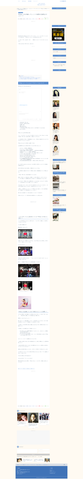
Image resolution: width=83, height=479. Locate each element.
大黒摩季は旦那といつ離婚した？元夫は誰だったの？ (56, 98)
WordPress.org (52, 473)
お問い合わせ (24, 1)
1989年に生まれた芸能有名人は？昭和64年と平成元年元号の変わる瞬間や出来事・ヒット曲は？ (59, 163)
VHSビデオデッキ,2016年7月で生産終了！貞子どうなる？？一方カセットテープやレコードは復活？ (59, 191)
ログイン (51, 469)
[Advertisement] (33, 28)
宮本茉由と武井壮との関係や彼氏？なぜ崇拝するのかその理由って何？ (56, 143)
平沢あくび (29, 368)
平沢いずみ (33, 368)
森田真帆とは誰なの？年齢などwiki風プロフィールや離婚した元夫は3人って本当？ (56, 131)
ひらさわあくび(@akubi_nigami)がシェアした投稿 (30, 119)
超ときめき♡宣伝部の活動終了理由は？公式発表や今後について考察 (60, 65)
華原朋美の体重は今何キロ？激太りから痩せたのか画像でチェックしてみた (56, 108)
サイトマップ (35, 1)
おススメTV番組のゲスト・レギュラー (24, 464)
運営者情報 (29, 1)
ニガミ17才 (25, 368)
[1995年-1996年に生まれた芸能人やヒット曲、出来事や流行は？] (59, 217)
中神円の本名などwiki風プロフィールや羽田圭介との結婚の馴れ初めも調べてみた (56, 120)
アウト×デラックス (21, 12)
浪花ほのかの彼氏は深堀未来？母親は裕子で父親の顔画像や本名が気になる (56, 154)
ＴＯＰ (19, 1)
